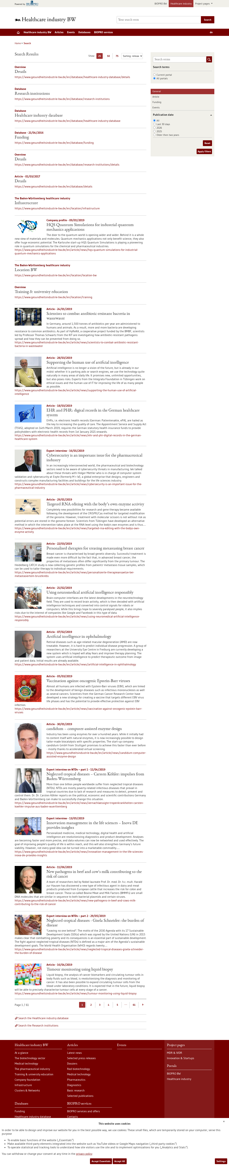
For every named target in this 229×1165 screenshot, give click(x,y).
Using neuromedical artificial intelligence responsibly (90, 593)
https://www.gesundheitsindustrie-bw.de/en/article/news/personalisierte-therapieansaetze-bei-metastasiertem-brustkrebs (74, 574)
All (158, 120)
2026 (159, 127)
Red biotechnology (78, 1069)
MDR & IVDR (174, 1052)
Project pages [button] (202, 3)
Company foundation (27, 1079)
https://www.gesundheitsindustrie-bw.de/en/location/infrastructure (57, 208)
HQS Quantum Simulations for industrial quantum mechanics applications (90, 227)
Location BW (26, 270)
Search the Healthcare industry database (43, 1018)
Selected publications (80, 1096)
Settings (221, 1161)
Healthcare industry (181, 3)
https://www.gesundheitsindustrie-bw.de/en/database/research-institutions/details (67, 164)
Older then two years (168, 135)
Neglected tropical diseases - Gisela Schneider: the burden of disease (95, 923)
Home (18, 43)
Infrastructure (26, 203)
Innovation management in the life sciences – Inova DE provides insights (92, 825)
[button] (210, 115)
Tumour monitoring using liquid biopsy (80, 969)
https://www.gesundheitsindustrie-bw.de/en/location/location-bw (56, 275)
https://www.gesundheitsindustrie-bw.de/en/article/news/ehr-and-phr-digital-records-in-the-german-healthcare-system (78, 437)
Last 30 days (163, 124)
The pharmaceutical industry (32, 1069)
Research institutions (32, 94)
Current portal (164, 74)
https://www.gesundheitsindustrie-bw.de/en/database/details (53, 186)
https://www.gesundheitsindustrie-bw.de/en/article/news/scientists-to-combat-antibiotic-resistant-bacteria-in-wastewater (77, 344)
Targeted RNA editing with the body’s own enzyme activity (95, 504)
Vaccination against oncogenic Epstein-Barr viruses (88, 681)
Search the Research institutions (38, 1025)
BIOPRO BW (161, 3)
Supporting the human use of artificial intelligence (88, 363)
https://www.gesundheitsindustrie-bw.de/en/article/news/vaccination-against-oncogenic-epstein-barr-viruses (78, 710)
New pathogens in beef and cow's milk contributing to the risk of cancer (94, 874)
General (156, 91)
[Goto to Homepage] (48, 20)
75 (118, 56)
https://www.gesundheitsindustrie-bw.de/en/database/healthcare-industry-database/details (72, 77)
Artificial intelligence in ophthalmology (79, 637)
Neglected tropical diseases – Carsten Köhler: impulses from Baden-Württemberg (95, 776)
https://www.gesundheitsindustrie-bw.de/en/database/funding (54, 142)
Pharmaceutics (76, 1079)
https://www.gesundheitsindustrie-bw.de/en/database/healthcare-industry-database (67, 121)
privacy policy (84, 1153)
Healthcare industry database (39, 116)
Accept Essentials (101, 1161)
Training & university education (41, 292)
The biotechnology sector (30, 1058)
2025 (159, 131)
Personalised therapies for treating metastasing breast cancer (95, 548)
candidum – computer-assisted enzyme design (84, 729)
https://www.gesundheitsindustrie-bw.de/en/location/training (53, 297)
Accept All (119, 1161)
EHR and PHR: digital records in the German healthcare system (93, 412)
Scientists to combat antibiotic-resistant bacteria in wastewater (88, 316)
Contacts (72, 1116)
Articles (59, 32)
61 (134, 1004)
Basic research (76, 1090)
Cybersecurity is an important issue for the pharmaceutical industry (94, 458)
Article (155, 96)
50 (109, 56)
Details (20, 72)
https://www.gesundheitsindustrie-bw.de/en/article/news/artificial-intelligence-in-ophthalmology (75, 664)
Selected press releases (81, 1058)
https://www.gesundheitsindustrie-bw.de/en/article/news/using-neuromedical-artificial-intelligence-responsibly (77, 618)
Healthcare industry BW (37, 32)
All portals (162, 78)
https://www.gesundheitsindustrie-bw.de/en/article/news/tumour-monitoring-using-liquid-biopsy (76, 993)
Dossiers (72, 1063)
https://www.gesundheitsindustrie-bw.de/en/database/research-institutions (62, 99)
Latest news (74, 1052)
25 (100, 56)
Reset (207, 143)
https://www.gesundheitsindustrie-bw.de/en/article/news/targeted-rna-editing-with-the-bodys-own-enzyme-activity (77, 530)
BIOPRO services (103, 32)
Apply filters (204, 151)
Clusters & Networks (27, 1090)
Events (71, 32)
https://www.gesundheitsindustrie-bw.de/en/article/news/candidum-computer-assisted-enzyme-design (96, 754)
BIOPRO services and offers (83, 1111)
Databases (84, 32)
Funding (22, 137)
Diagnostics (74, 1085)
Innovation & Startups (180, 1058)
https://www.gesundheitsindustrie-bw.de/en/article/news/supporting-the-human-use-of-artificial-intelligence (76, 392)
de (211, 32)
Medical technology (26, 1063)
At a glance (21, 1052)
